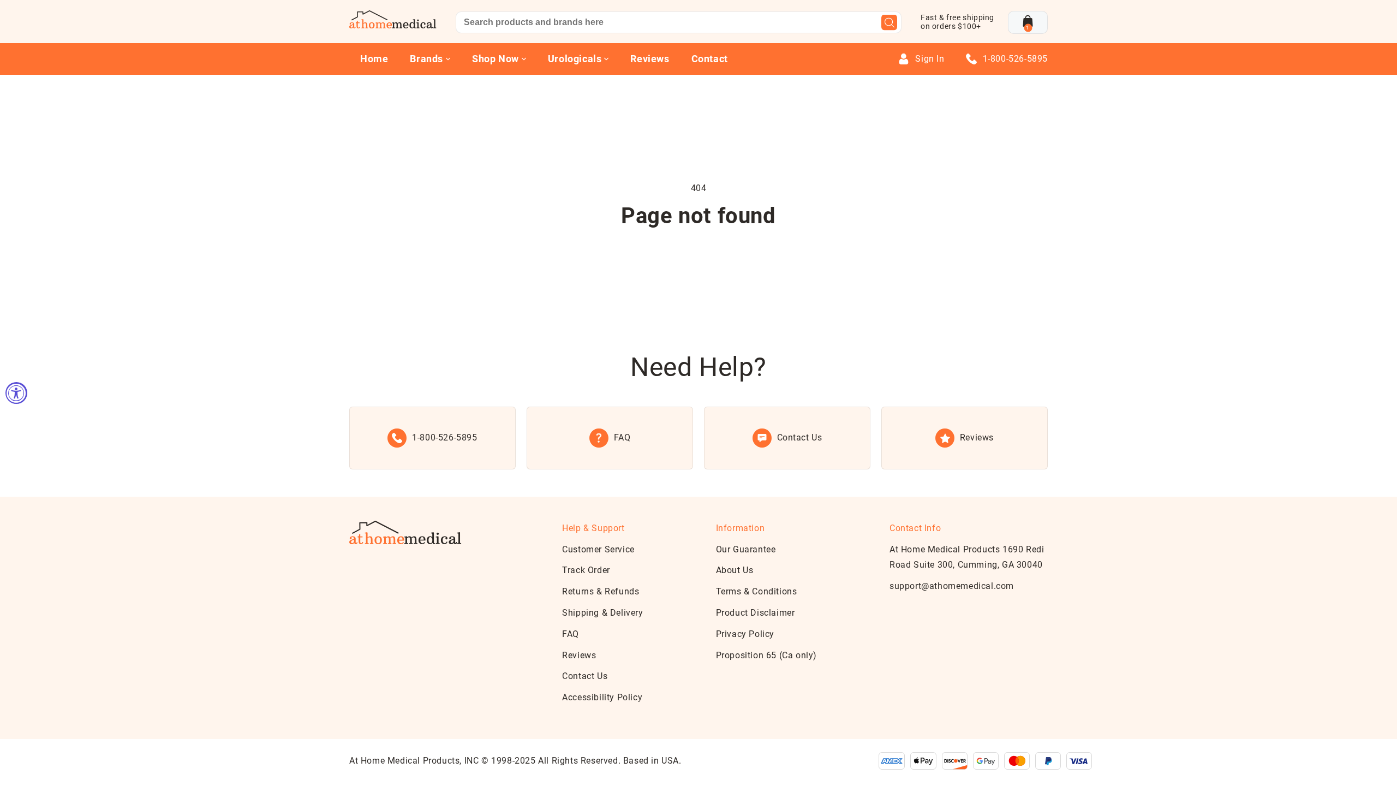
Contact (709, 58)
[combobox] (679, 22)
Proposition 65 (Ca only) (766, 655)
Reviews (649, 58)
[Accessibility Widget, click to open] (16, 393)
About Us (735, 570)
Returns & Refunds (600, 591)
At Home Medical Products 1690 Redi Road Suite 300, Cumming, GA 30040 (966, 557)
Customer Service (598, 549)
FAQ (570, 634)
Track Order (586, 570)
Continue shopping (698, 259)
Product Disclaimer (755, 613)
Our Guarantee (746, 549)
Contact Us (584, 676)
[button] (1028, 22)
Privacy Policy (745, 634)
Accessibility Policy (602, 697)
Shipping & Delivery (602, 613)
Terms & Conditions (756, 591)
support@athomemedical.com (951, 586)
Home (374, 58)
